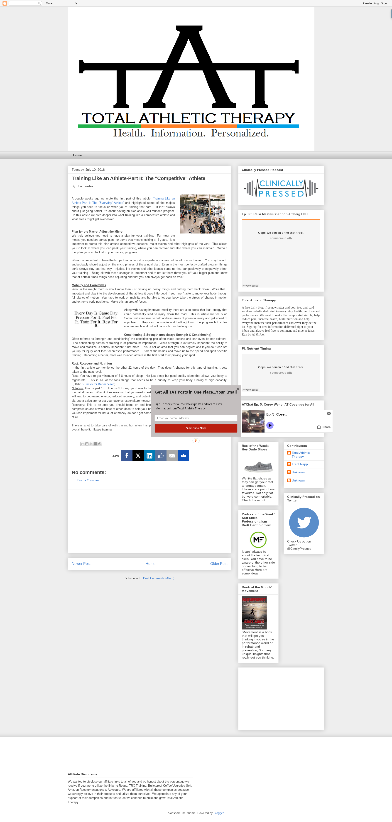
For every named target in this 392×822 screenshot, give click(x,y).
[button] (196, 392)
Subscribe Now (196, 428)
